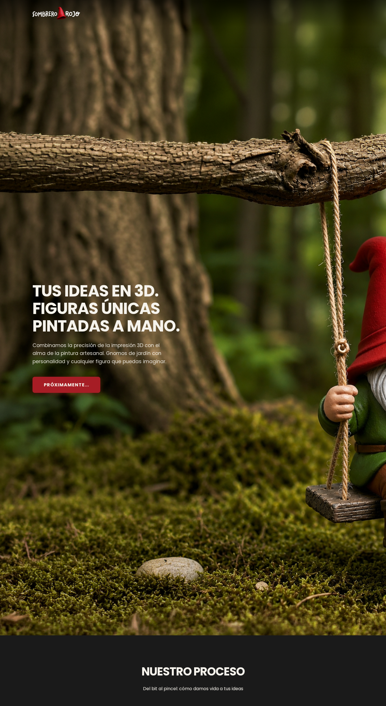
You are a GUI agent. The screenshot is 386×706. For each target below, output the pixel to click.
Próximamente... (66, 385)
